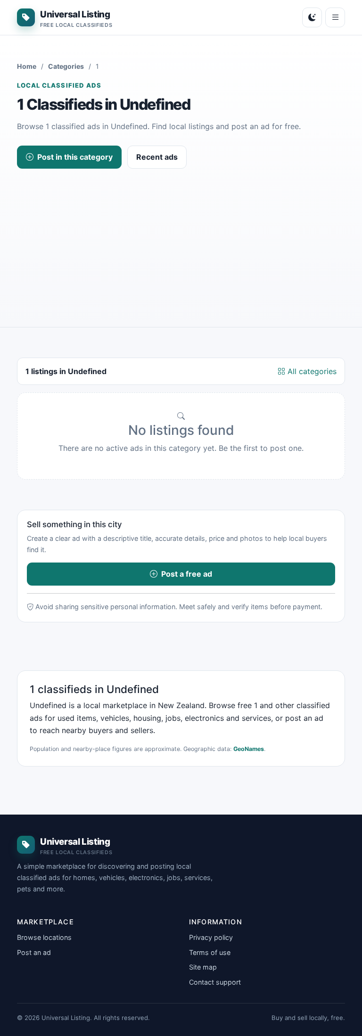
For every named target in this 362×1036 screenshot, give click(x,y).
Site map (203, 967)
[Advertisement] (181, 239)
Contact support (215, 982)
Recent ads (157, 157)
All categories (311, 371)
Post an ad (34, 952)
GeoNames (248, 748)
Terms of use (209, 952)
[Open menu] (335, 17)
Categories (66, 66)
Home (26, 66)
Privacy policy (211, 937)
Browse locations (44, 937)
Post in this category (75, 157)
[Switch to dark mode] (312, 17)
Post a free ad (186, 574)
